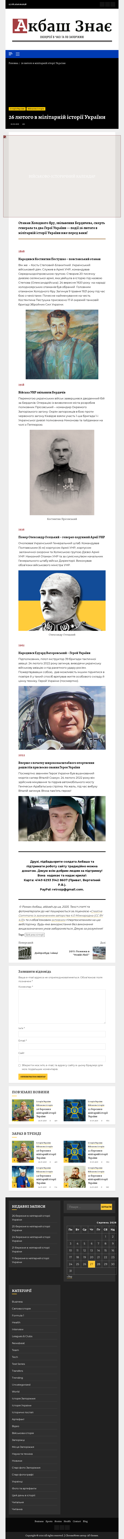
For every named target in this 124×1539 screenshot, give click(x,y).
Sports (49, 1521)
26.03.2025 (42, 1121)
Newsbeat (18, 1343)
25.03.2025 (94, 1121)
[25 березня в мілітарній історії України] (75, 1110)
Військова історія (36, 108)
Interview (17, 1329)
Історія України (17, 108)
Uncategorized (21, 1384)
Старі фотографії (22, 1474)
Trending (17, 1377)
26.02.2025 (15, 124)
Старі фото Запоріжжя (26, 1467)
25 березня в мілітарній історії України (98, 1112)
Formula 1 (18, 1315)
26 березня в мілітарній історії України (46, 1112)
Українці (17, 1481)
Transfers (17, 1370)
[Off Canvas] (11, 53)
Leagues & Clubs (22, 1336)
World (15, 1391)
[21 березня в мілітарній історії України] (75, 1177)
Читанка (17, 1509)
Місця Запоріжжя (23, 1446)
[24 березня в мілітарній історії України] (23, 1177)
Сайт (21, 1053)
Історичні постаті (22, 1412)
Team (15, 1350)
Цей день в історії (35, 934)
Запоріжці (18, 1440)
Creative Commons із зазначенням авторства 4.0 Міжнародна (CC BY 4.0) (60, 916)
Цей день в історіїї (23, 1495)
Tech (15, 1357)
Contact (77, 1521)
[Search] (113, 54)
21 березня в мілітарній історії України (98, 1179)
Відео (15, 1426)
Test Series (18, 1363)
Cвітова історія (21, 1308)
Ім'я (21, 1028)
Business (17, 1301)
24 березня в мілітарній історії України (46, 1179)
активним (58, 920)
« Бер (69, 1276)
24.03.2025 (42, 1187)
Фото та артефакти (24, 1488)
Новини (17, 1460)
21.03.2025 (94, 1187)
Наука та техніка (22, 1453)
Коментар (25, 986)
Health (16, 1322)
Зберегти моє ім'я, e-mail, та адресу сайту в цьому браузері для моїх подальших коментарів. (62, 1067)
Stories (58, 1521)
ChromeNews (72, 1535)
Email (22, 1040)
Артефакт (18, 1419)
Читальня (18, 1502)
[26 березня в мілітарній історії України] (23, 1110)
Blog (85, 1521)
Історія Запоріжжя (23, 1398)
